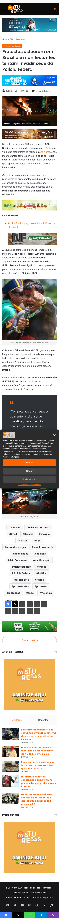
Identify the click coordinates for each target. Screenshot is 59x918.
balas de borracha (38, 527)
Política (42, 573)
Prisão (40, 579)
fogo (38, 540)
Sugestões (48, 897)
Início (7, 39)
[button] (54, 435)
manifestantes (22, 566)
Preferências (29, 479)
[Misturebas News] (15, 9)
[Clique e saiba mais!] (29, 24)
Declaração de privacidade (29, 484)
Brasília (28, 534)
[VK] (8, 611)
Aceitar (29, 462)
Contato (37, 897)
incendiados (21, 553)
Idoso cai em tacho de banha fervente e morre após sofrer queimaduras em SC (37, 765)
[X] (15, 604)
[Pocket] (22, 611)
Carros (23, 540)
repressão (14, 592)
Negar (29, 470)
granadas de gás (16, 547)
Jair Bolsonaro (18, 560)
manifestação (42, 560)
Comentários (29, 640)
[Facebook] (8, 604)
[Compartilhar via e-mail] (30, 611)
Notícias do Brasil (19, 39)
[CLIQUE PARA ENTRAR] (29, 626)
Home (9, 897)
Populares (16, 719)
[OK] (15, 611)
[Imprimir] (37, 611)
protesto (41, 586)
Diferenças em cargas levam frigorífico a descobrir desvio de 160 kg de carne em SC (37, 750)
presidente (22, 579)
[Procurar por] (55, 10)
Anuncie (27, 897)
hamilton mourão (43, 547)
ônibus (42, 566)
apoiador (15, 527)
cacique (45, 534)
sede (31, 592)
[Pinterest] (37, 604)
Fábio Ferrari (11, 91)
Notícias (17, 897)
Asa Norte (44, 151)
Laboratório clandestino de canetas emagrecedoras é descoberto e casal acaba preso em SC (36, 799)
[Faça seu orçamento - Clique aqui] (32, 238)
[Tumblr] (30, 604)
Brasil (13, 534)
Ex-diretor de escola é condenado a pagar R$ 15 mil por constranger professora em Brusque (39, 781)
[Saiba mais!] (29, 205)
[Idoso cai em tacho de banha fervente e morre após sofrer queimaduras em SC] (10, 766)
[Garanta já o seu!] (29, 133)
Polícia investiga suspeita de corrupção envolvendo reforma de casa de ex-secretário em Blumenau (38, 734)
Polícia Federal (21, 573)
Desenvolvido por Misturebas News (29, 892)
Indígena (41, 553)
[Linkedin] (22, 604)
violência (46, 592)
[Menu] (3, 10)
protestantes (21, 586)
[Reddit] (44, 604)
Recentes (43, 719)
